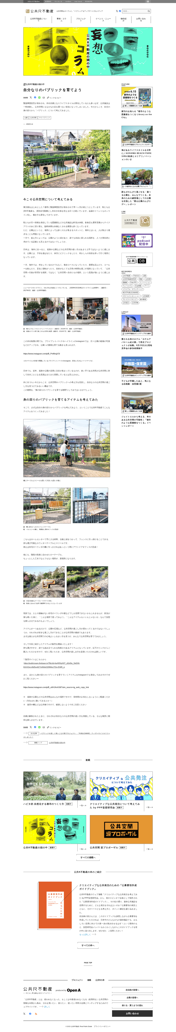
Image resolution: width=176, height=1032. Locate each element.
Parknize (136, 276)
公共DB (148, 279)
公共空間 (33, 118)
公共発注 (126, 303)
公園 (26, 118)
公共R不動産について (38, 20)
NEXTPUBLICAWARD (130, 292)
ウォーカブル (127, 286)
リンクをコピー (55, 98)
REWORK (88, 1)
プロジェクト (81, 20)
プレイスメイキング (130, 299)
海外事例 (143, 299)
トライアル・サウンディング (133, 289)
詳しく (47, 1007)
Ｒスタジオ (58, 1)
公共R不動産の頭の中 (35, 84)
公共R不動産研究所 (129, 279)
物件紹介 (123, 20)
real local (78, 1)
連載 (89, 980)
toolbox (68, 1)
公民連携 (146, 296)
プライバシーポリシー (102, 1026)
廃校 (140, 279)
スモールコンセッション (131, 296)
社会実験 (138, 286)
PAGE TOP (88, 963)
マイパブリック (44, 118)
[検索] (147, 11)
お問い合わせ (141, 20)
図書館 (125, 282)
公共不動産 (126, 276)
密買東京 (48, 1)
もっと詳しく (85, 934)
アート (146, 286)
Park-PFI (133, 282)
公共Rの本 (100, 980)
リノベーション (145, 282)
